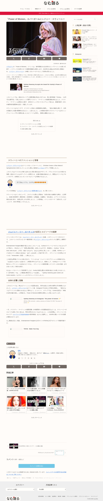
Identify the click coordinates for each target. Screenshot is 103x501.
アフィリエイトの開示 (72, 496)
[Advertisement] (36, 145)
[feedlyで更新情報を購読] (31, 358)
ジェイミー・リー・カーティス (21, 232)
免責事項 (54, 496)
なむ (19, 350)
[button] (95, 19)
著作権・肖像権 (61, 496)
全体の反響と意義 (26, 129)
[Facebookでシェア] (29, 58)
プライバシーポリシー (84, 496)
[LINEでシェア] (59, 58)
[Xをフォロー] (22, 358)
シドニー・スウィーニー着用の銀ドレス (29, 191)
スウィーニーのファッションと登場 (31, 124)
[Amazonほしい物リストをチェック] (28, 358)
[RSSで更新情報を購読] (34, 358)
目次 (34, 120)
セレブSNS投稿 (11, 343)
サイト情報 (47, 496)
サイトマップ (94, 496)
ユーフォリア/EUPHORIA (21, 314)
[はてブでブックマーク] (44, 58)
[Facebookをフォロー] (25, 358)
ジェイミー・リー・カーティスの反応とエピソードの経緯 (37, 126)
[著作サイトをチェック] (19, 358)
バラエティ (9, 66)
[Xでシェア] (13, 58)
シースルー (41, 168)
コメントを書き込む (36, 466)
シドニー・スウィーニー (16, 71)
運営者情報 (41, 496)
